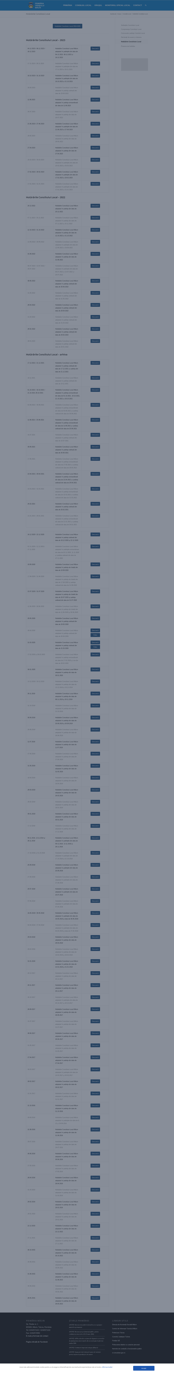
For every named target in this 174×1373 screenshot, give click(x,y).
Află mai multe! (107, 1367)
